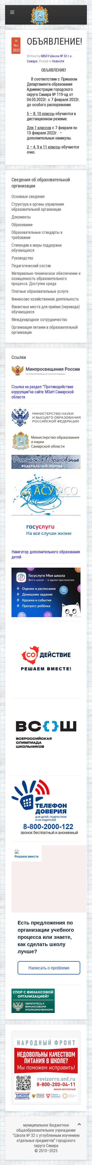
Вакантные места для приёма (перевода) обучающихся (46, 309)
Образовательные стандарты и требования (37, 235)
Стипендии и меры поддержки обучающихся (37, 248)
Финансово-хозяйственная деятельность (45, 299)
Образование (22, 224)
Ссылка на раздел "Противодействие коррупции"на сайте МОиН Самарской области (43, 391)
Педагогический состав (31, 265)
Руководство (22, 258)
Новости (58, 61)
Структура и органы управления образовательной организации (38, 207)
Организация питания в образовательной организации (45, 330)
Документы (21, 217)
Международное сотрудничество (39, 319)
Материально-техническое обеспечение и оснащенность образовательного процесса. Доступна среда (46, 278)
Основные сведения (28, 196)
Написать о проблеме (49, 968)
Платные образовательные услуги (40, 291)
